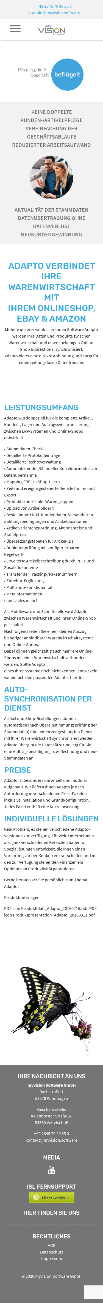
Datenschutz (51, 1252)
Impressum (51, 1258)
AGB (51, 1245)
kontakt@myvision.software (54, 12)
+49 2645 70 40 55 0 (54, 6)
